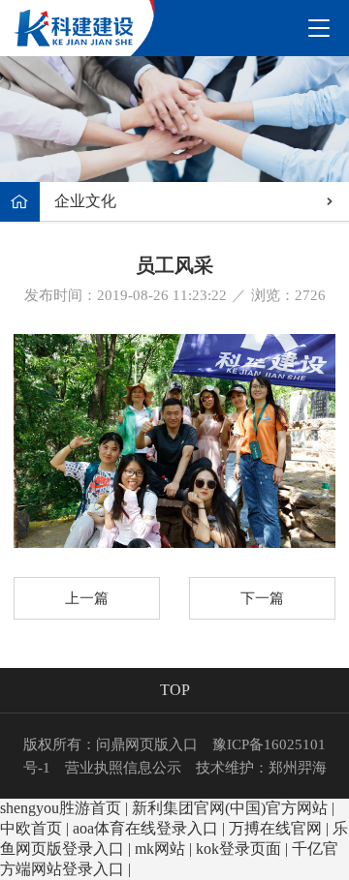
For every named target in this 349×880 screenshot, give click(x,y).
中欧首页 (31, 828)
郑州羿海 (298, 767)
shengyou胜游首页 (60, 808)
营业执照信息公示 (123, 767)
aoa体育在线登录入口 (145, 828)
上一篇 (87, 598)
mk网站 (160, 848)
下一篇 (262, 598)
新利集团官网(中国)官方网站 (230, 808)
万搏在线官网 (275, 828)
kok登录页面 (238, 848)
